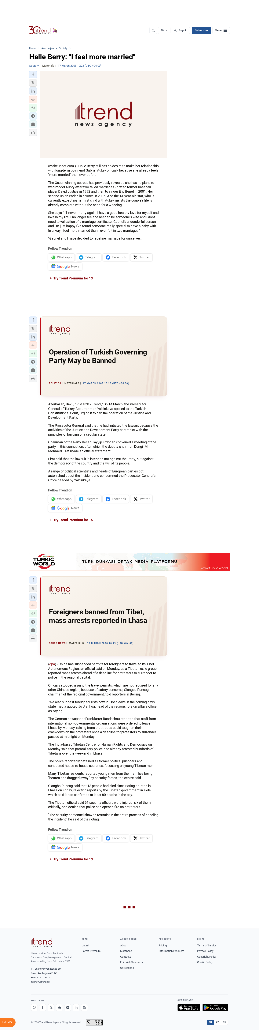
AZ (217, 1022)
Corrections (127, 967)
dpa (52, 664)
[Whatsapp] (34, 1007)
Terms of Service (206, 945)
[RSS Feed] (84, 1007)
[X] (51, 1007)
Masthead (126, 950)
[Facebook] (42, 1007)
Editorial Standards (131, 962)
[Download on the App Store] (188, 1007)
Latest (85, 945)
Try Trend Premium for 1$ (73, 278)
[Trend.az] (43, 30)
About (123, 945)
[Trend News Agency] (41, 942)
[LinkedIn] (76, 1007)
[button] (33, 74)
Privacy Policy (205, 950)
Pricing (163, 945)
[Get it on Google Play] (215, 1007)
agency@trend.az (40, 981)
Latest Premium (91, 950)
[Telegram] (67, 1007)
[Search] (153, 30)
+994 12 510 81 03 (40, 977)
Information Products (171, 950)
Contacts (125, 956)
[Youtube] (59, 1007)
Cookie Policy (205, 962)
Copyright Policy (206, 956)
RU (224, 1022)
